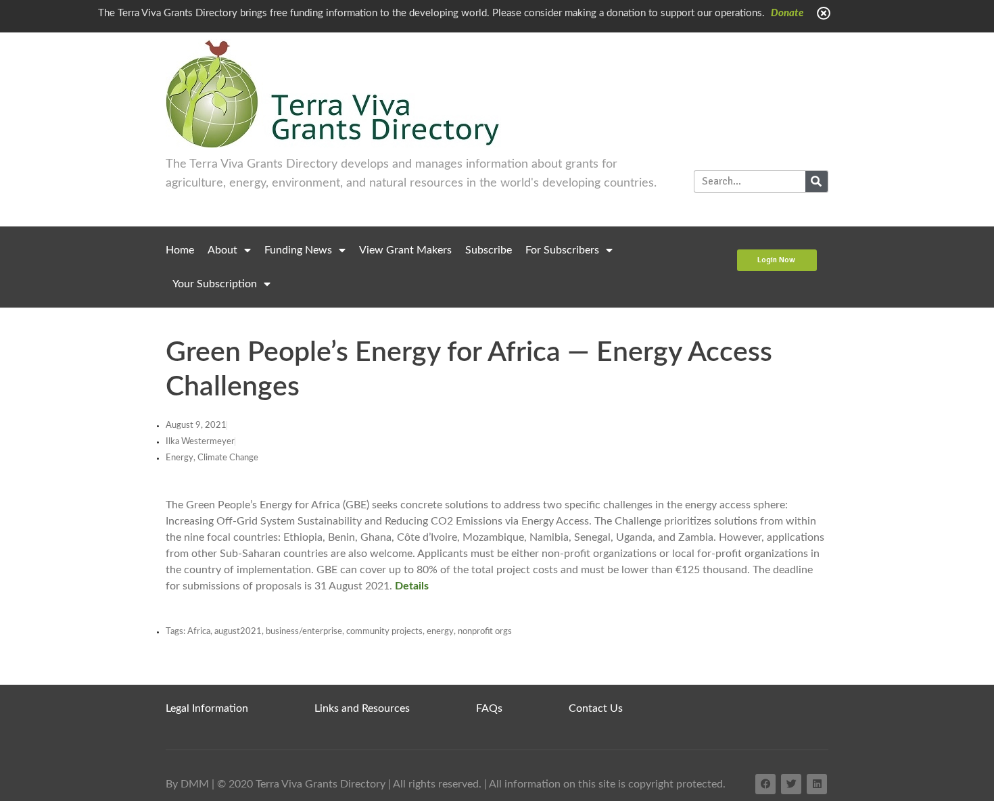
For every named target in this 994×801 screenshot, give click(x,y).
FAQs (489, 708)
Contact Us (596, 708)
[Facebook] (765, 784)
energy (440, 631)
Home (180, 250)
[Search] (816, 181)
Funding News (298, 250)
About (222, 250)
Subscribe (488, 250)
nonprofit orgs (485, 631)
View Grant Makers (405, 250)
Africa (198, 631)
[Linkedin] (817, 784)
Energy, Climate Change (212, 458)
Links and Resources (362, 708)
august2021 (238, 631)
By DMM (187, 784)
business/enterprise (304, 631)
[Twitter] (791, 784)
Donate (787, 13)
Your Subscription (214, 283)
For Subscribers (562, 250)
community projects (384, 631)
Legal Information (207, 708)
